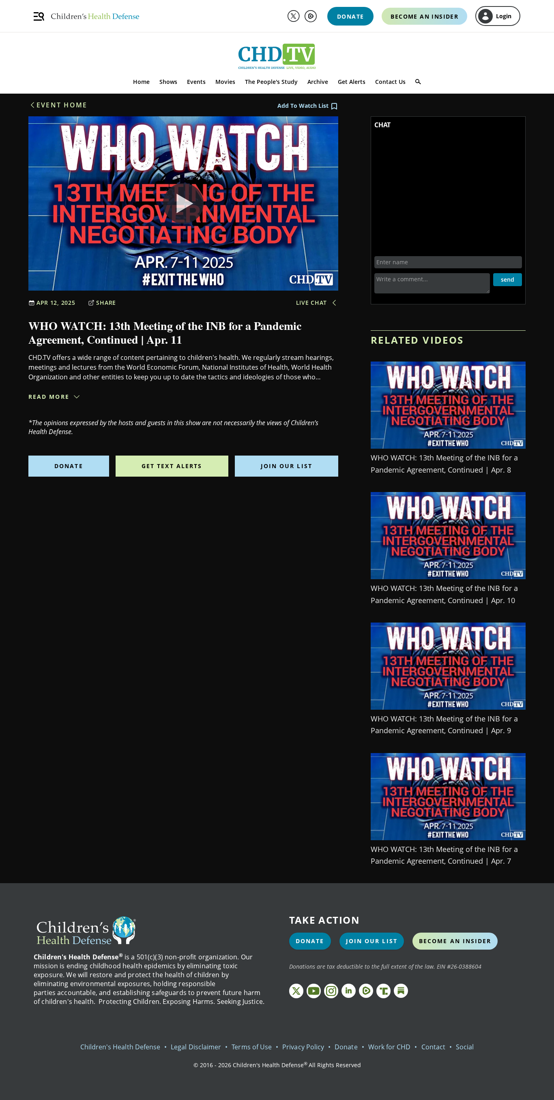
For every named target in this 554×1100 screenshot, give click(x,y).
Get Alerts (351, 82)
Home (141, 82)
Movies (225, 82)
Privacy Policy (303, 1046)
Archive (317, 82)
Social (465, 1046)
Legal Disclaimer (196, 1046)
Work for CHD (389, 1046)
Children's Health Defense (120, 1046)
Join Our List (286, 466)
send (507, 279)
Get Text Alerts (172, 466)
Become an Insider (455, 941)
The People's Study (271, 82)
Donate (68, 466)
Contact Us (390, 82)
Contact (433, 1046)
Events (196, 82)
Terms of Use (252, 1046)
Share (106, 302)
